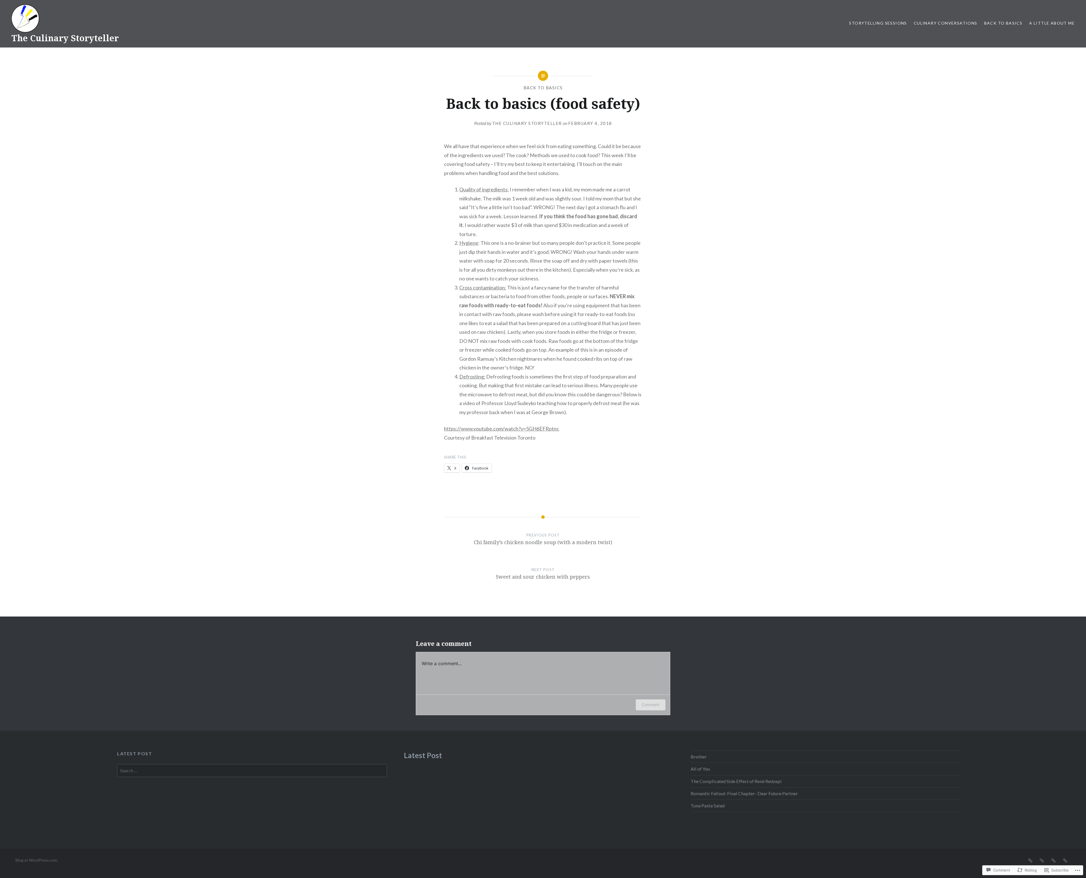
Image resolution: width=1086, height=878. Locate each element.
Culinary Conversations (945, 23)
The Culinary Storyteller (65, 38)
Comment (651, 704)
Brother (699, 756)
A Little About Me (1052, 23)
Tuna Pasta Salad (708, 805)
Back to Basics (1003, 23)
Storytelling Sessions (878, 23)
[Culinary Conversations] (1042, 860)
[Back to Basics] (1053, 860)
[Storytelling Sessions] (1030, 860)
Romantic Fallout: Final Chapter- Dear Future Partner (744, 793)
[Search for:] (252, 770)
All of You (700, 768)
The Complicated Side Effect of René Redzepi (736, 781)
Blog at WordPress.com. (37, 860)
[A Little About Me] (1065, 860)
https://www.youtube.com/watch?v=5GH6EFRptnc (501, 428)
